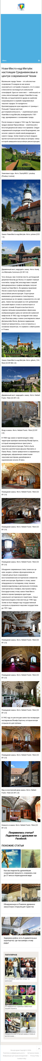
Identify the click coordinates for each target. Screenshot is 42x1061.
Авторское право (33, 1053)
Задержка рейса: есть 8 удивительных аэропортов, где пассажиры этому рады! (20, 940)
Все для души (15, 1050)
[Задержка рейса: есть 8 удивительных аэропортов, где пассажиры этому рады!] (21, 926)
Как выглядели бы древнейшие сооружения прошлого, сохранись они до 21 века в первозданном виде (20, 873)
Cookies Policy (21, 1058)
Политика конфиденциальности (14, 1053)
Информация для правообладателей (15, 1056)
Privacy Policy (34, 1056)
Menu (4, 61)
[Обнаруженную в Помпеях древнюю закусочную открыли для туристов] (21, 892)
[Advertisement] (21, 36)
